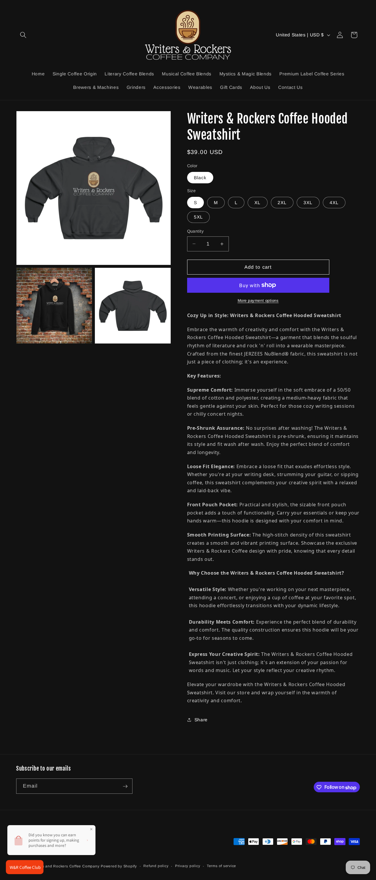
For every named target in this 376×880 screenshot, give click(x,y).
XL (257, 202)
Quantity (195, 231)
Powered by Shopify (119, 866)
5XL (198, 216)
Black (200, 177)
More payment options (258, 300)
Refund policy (155, 866)
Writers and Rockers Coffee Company (65, 866)
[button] (23, 35)
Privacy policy (187, 866)
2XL (282, 202)
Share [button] (201, 719)
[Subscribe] (125, 786)
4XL (334, 202)
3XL (308, 202)
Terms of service (221, 866)
